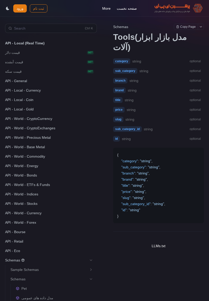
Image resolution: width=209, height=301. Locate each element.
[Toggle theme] (7, 8)
